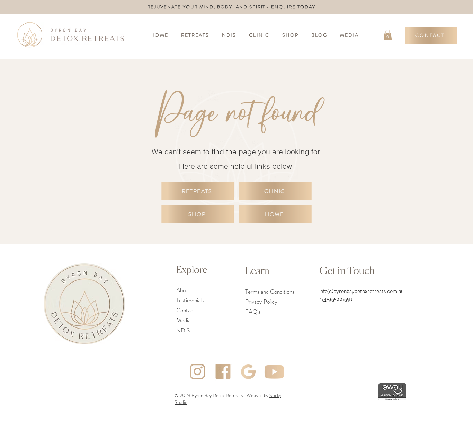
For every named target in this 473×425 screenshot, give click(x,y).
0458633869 (335, 300)
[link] (387, 35)
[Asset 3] (197, 371)
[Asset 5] (274, 371)
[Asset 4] (223, 371)
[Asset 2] (248, 371)
